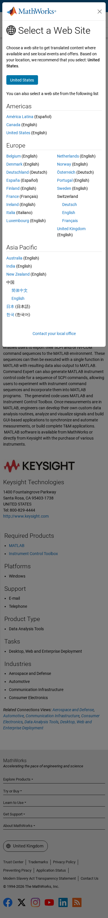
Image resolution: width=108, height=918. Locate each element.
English (68, 212)
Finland (13, 188)
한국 (10, 314)
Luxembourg (17, 220)
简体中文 (20, 290)
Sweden (64, 188)
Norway (64, 164)
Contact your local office (54, 333)
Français (70, 220)
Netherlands (68, 156)
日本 (10, 306)
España (13, 180)
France (12, 196)
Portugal (65, 180)
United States (18, 132)
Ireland (12, 204)
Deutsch (69, 204)
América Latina (19, 116)
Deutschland (17, 172)
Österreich (66, 172)
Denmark (14, 164)
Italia (10, 212)
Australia (14, 258)
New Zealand (18, 274)
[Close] (100, 11)
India (10, 266)
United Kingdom (71, 228)
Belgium (13, 156)
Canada (13, 124)
